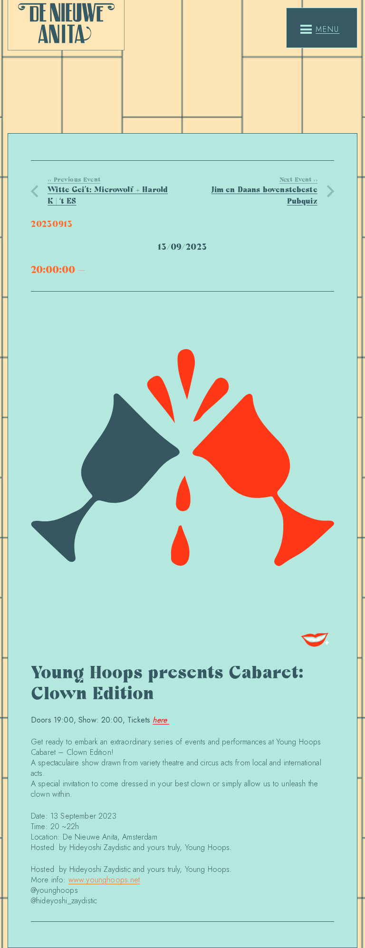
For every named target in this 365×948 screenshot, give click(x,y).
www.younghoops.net (104, 879)
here (161, 719)
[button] (320, 29)
